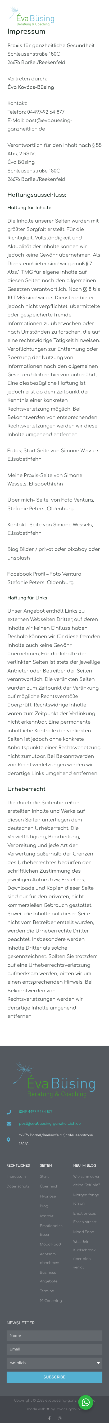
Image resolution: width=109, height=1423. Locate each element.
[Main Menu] (97, 17)
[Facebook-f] (49, 1418)
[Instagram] (60, 1418)
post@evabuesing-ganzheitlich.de (50, 1124)
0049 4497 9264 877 (35, 1112)
